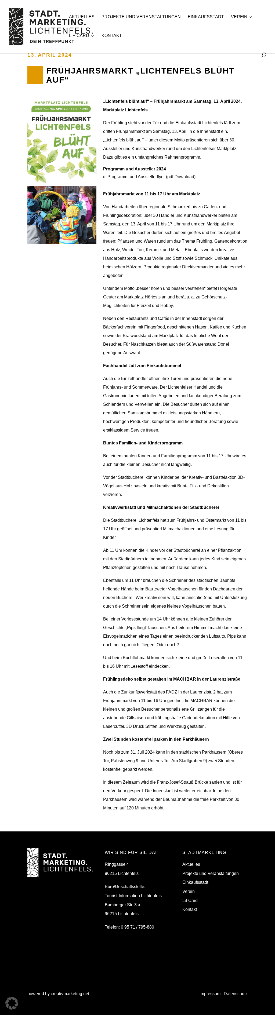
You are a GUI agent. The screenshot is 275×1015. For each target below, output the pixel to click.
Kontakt (112, 36)
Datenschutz (236, 993)
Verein (239, 17)
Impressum (210, 993)
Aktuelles (82, 17)
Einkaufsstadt (206, 17)
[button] (12, 1003)
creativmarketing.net (70, 993)
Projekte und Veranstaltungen (141, 17)
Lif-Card (79, 36)
